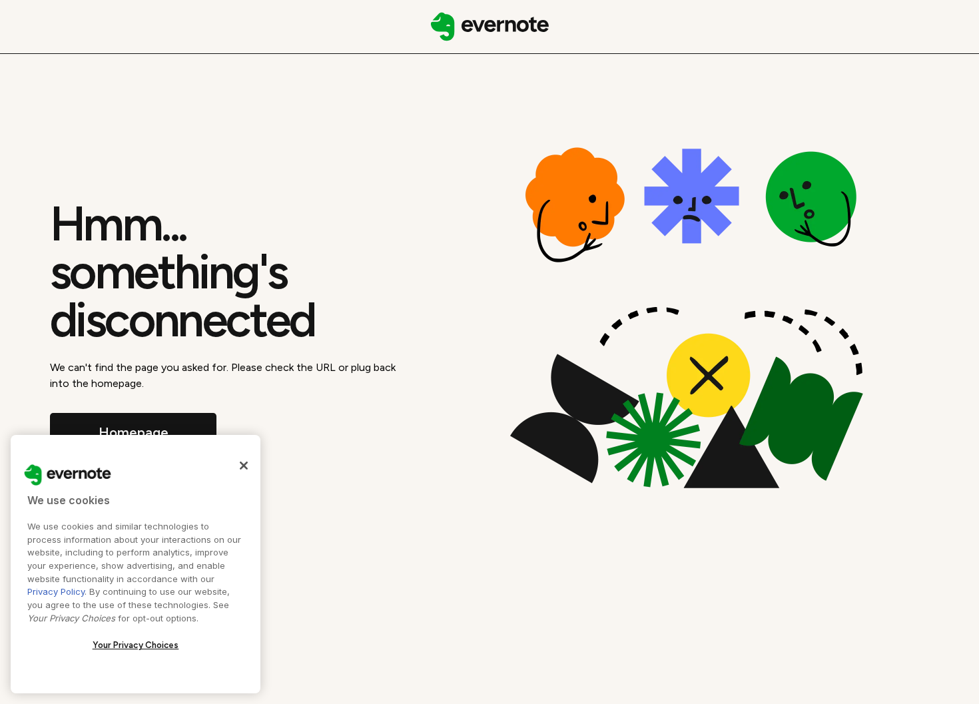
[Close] (243, 465)
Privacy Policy (56, 591)
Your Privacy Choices (136, 645)
